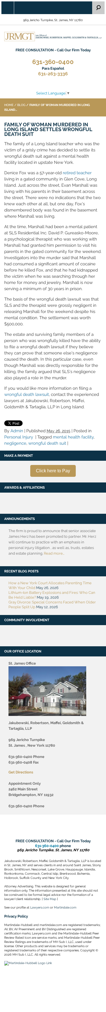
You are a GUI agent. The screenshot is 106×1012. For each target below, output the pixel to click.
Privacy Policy (16, 916)
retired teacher (77, 172)
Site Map (50, 899)
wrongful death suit (47, 443)
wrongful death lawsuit (26, 394)
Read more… (54, 553)
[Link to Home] (53, 36)
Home (9, 105)
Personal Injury (18, 437)
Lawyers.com (39, 907)
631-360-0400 (53, 62)
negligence (15, 443)
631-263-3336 (53, 71)
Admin (16, 430)
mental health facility (73, 437)
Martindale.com (65, 907)
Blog (21, 105)
